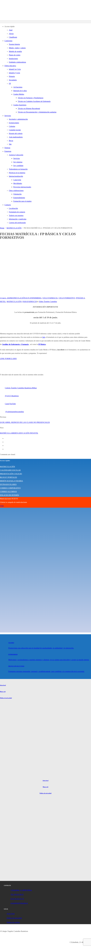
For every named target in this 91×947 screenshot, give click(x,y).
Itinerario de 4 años (20, 91)
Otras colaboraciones (16, 190)
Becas (11, 141)
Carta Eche (17, 180)
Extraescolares (14, 123)
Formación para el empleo (22, 201)
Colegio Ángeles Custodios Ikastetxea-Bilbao (21, 388)
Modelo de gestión (15, 51)
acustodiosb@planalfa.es (19, 903)
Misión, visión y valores (17, 48)
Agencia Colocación (16, 155)
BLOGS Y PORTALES (8, 477)
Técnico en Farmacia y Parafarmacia (30, 98)
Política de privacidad (6, 698)
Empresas (7, 151)
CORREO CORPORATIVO (10, 488)
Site (10, 144)
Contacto (7, 205)
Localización (13, 208)
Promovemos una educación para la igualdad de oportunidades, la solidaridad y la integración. (41, 648)
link (43, 337)
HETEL (3, 301)
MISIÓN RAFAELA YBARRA (11, 481)
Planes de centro (14, 55)
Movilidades (17, 183)
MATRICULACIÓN (18, 298)
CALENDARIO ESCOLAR (10, 470)
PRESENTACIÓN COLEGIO (11, 474)
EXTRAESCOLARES (8, 484)
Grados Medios (18, 94)
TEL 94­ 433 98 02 (17, 894)
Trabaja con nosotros (16, 215)
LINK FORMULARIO (8, 359)
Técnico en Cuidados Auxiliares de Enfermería (34, 101)
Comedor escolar (15, 130)
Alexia (11, 34)
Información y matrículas (17, 219)
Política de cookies (13, 922)
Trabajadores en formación (18, 169)
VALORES (11, 642)
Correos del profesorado (17, 223)
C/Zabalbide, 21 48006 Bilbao (21, 890)
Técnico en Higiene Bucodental (29, 108)
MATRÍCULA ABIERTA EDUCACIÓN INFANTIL (19, 433)
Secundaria (13, 80)
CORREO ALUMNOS (8, 492)
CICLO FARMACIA (50, 298)
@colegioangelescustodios (14, 412)
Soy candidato (18, 166)
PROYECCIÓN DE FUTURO (16, 666)
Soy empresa (17, 162)
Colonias (12, 126)
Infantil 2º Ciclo (14, 73)
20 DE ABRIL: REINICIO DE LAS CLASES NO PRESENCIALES (25, 422)
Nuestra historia (14, 44)
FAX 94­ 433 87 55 (17, 899)
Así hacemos (17, 87)
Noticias (7, 148)
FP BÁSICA (80, 298)
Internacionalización (16, 176)
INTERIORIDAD (13, 654)
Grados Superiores (19, 105)
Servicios (7, 116)
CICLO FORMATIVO (67, 298)
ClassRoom (13, 37)
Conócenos (8, 41)
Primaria (12, 76)
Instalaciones (13, 59)
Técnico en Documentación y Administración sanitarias (37, 112)
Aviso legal (3, 685)
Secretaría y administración (18, 119)
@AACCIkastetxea (12, 396)
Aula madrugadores (16, 137)
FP (10, 83)
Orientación (17, 194)
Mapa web (3, 691)
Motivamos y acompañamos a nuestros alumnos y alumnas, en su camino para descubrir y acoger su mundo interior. (48, 660)
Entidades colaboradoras (17, 62)
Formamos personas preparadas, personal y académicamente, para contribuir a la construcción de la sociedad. (46, 671)
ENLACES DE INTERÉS (9, 495)
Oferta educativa (10, 66)
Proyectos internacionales (22, 187)
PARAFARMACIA (30, 301)
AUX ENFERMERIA (34, 298)
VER (2, 506)
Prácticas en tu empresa (17, 173)
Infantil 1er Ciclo (15, 69)
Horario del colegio (15, 133)
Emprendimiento (19, 198)
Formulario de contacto (17, 212)
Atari (10, 30)
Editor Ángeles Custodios (48, 301)
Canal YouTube (10, 404)
